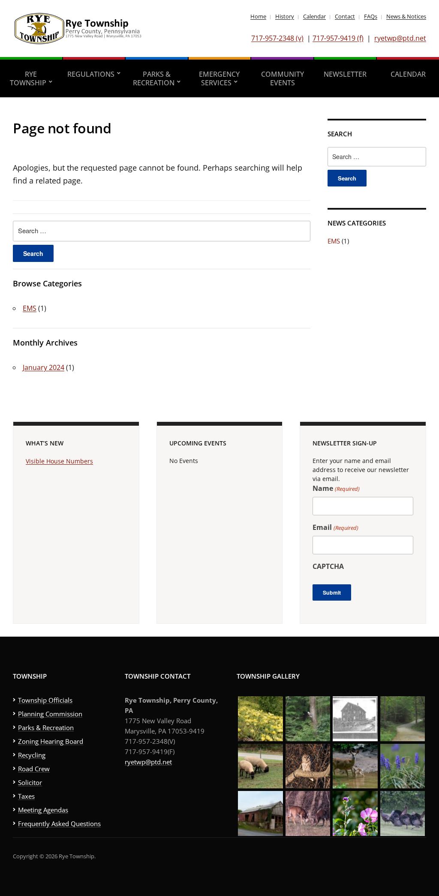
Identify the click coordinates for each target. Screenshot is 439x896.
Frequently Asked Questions (59, 823)
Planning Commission (50, 714)
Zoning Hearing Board (50, 741)
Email (335, 527)
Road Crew (34, 768)
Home (258, 16)
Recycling (31, 755)
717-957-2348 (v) (277, 38)
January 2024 (43, 367)
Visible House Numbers (59, 461)
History (284, 16)
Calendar (314, 16)
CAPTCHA (328, 566)
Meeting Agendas (43, 810)
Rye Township (28, 78)
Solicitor (30, 782)
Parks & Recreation (153, 78)
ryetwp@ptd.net (400, 38)
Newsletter (345, 74)
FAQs (370, 16)
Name (336, 488)
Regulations (90, 74)
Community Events (282, 78)
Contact (345, 16)
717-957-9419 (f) (338, 38)
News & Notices (406, 16)
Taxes (26, 796)
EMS (29, 308)
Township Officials (45, 700)
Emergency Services (219, 78)
